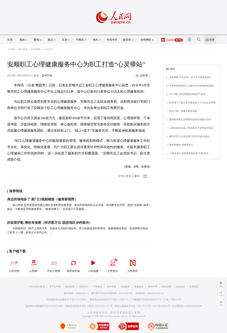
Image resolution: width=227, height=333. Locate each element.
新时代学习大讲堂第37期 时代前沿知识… (190, 136)
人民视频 (93, 271)
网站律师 (166, 286)
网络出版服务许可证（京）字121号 (132, 306)
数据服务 (139, 286)
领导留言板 (73, 271)
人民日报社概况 (36, 286)
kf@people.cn (82, 293)
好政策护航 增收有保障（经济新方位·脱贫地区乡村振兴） (49, 222)
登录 (212, 39)
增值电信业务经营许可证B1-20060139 (109, 299)
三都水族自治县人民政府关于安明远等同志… (192, 128)
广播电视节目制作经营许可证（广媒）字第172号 (156, 299)
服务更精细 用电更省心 (181, 145)
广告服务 (97, 286)
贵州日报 (47, 75)
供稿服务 (125, 286)
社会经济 (49, 49)
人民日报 (14, 271)
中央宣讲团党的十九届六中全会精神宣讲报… (192, 85)
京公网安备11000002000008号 (187, 306)
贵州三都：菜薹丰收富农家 (183, 111)
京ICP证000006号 (161, 306)
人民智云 (113, 271)
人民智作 (132, 271)
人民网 (11, 49)
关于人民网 (55, 286)
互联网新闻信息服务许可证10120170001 (66, 299)
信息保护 (180, 286)
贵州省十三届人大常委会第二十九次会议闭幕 (192, 102)
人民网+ (34, 271)
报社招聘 (70, 286)
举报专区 (112, 39)
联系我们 (194, 286)
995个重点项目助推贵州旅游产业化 (187, 94)
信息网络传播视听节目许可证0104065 (44, 306)
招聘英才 (83, 286)
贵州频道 (23, 49)
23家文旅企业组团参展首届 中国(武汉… (190, 153)
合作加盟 (111, 286)
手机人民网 (53, 271)
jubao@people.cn (155, 293)
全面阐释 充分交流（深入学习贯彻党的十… (191, 77)
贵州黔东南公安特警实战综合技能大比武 (190, 119)
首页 (10, 39)
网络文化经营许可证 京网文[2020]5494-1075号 (89, 306)
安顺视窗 (36, 49)
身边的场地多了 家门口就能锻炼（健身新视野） (42, 199)
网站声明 (152, 286)
